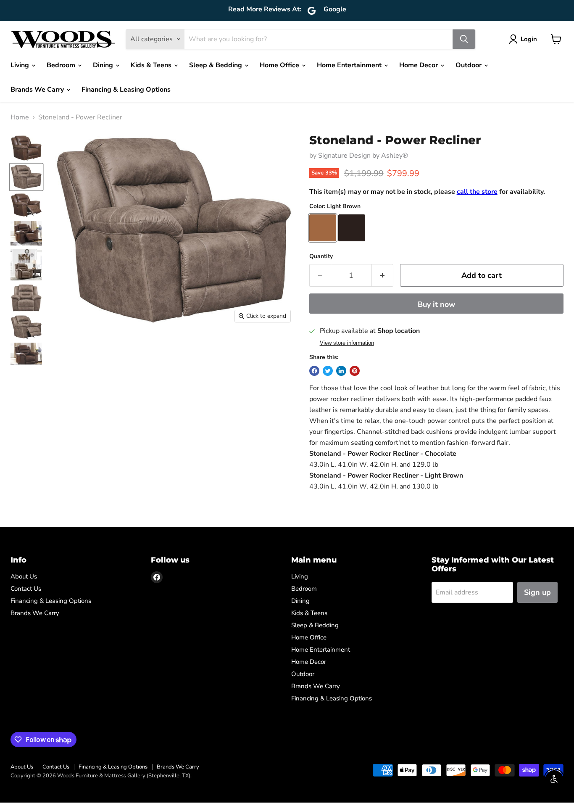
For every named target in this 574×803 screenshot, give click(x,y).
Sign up (537, 592)
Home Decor (419, 65)
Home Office (280, 65)
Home (20, 117)
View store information (347, 343)
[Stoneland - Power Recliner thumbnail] (26, 148)
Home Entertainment (350, 65)
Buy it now (436, 304)
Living (21, 65)
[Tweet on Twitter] (328, 371)
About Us (24, 576)
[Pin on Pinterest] (355, 371)
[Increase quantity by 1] (382, 275)
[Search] (464, 39)
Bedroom (62, 65)
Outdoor (469, 65)
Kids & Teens (152, 65)
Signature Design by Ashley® (363, 155)
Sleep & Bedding (216, 65)
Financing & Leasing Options (126, 89)
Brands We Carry (38, 89)
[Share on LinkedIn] (341, 371)
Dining (104, 65)
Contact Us (26, 588)
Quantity (321, 256)
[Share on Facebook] (314, 371)
